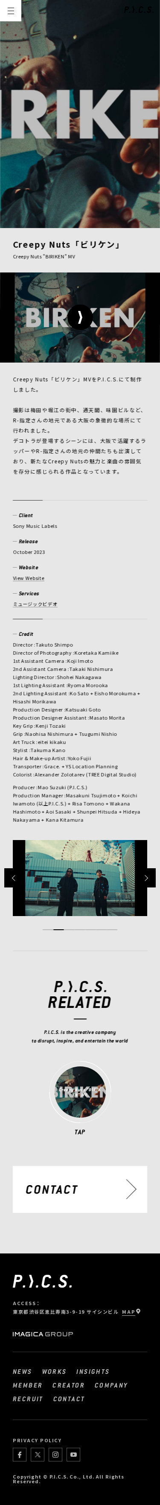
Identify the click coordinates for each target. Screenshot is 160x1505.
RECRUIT (28, 1398)
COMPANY (111, 1385)
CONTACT (69, 1398)
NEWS (22, 1371)
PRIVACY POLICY (37, 1440)
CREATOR (68, 1385)
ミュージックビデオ (35, 603)
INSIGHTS (93, 1371)
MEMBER (28, 1385)
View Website (28, 577)
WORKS (54, 1371)
